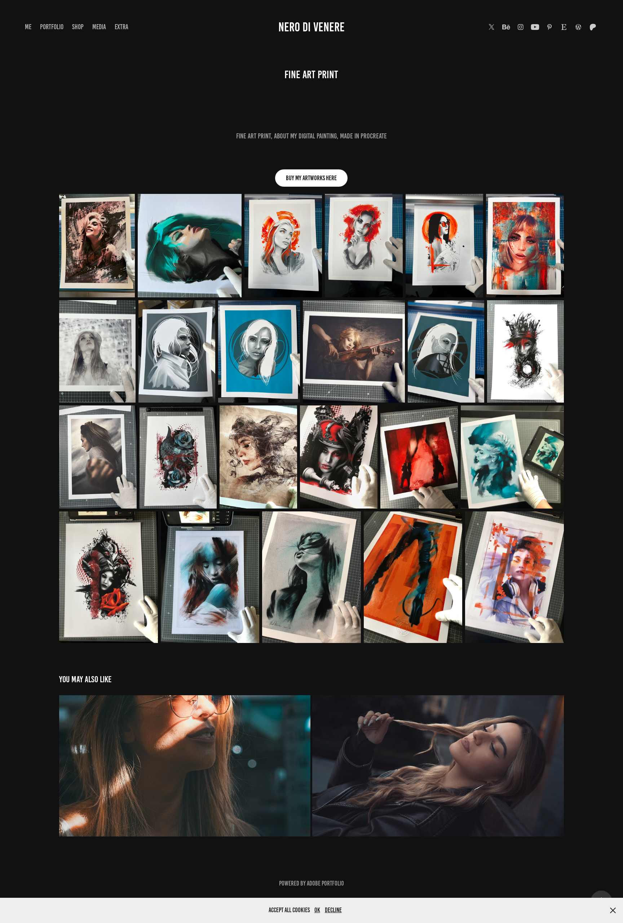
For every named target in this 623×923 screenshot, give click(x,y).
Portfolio (51, 27)
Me (28, 27)
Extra (121, 27)
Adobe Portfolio (325, 883)
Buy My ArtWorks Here (311, 178)
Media (99, 27)
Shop (78, 27)
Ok (317, 910)
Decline (333, 910)
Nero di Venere (311, 27)
